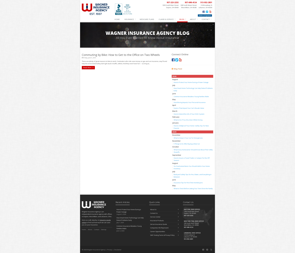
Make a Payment (205, 15)
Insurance (130, 19)
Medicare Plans (147, 19)
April (174, 105)
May (174, 99)
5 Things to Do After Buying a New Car (187, 144)
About (194, 19)
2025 (174, 132)
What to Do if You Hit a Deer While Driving (188, 120)
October (175, 147)
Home (117, 19)
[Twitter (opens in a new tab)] (207, 11)
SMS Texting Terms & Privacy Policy (162, 235)
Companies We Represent (159, 228)
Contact (207, 19)
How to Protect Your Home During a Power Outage (191, 82)
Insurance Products (157, 220)
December (176, 135)
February (175, 117)
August (175, 79)
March (174, 111)
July (173, 85)
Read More (87, 67)
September (176, 155)
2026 (174, 76)
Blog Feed (178, 69)
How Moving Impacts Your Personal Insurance (190, 102)
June (174, 93)
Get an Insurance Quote (158, 224)
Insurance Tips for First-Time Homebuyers (188, 183)
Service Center (155, 217)
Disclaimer (117, 250)
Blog (182, 19)
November (176, 141)
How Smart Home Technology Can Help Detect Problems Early (130, 220)
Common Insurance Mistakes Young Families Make (191, 96)
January (175, 123)
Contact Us (154, 213)
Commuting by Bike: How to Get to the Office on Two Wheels (121, 55)
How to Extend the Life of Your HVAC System (189, 114)
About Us (153, 209)
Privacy (109, 250)
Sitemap (103, 230)
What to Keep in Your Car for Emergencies (188, 138)
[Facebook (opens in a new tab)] (204, 11)
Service (167, 19)
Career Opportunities (157, 231)
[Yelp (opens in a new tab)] (210, 11)
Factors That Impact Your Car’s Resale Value (189, 108)
